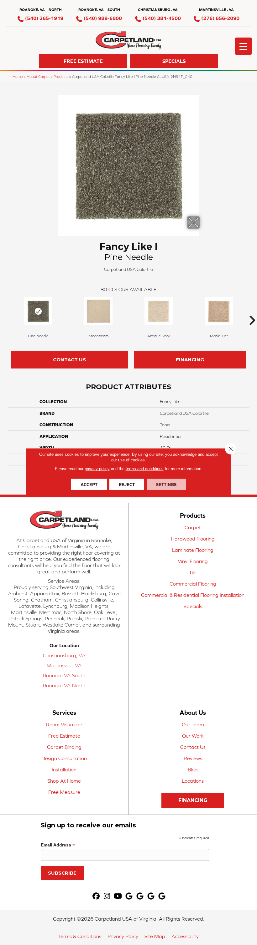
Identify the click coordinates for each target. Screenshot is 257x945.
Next (252, 311)
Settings (166, 484)
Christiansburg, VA (64, 655)
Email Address (58, 845)
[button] (83, 61)
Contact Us (69, 360)
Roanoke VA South (64, 675)
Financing (190, 360)
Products (61, 76)
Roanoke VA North (64, 685)
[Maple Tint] (219, 311)
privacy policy (97, 468)
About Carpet (38, 76)
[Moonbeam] (98, 311)
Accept (89, 484)
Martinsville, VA (64, 665)
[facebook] (96, 896)
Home (18, 76)
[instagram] (107, 896)
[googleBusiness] (129, 896)
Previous (5, 311)
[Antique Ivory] (158, 311)
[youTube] (118, 896)
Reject (127, 484)
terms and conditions (145, 468)
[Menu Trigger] (243, 46)
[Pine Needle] (38, 311)
